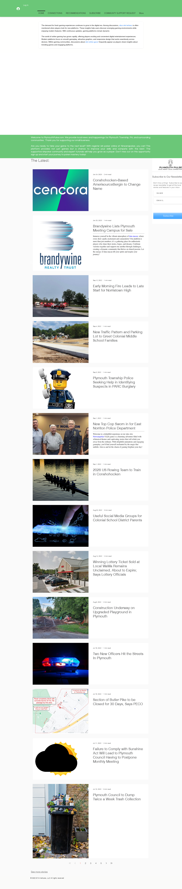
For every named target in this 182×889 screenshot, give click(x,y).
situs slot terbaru (125, 25)
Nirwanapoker (98, 436)
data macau (133, 236)
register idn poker (101, 146)
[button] (91, 78)
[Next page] (106, 863)
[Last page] (111, 863)
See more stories (39, 871)
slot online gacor (91, 42)
